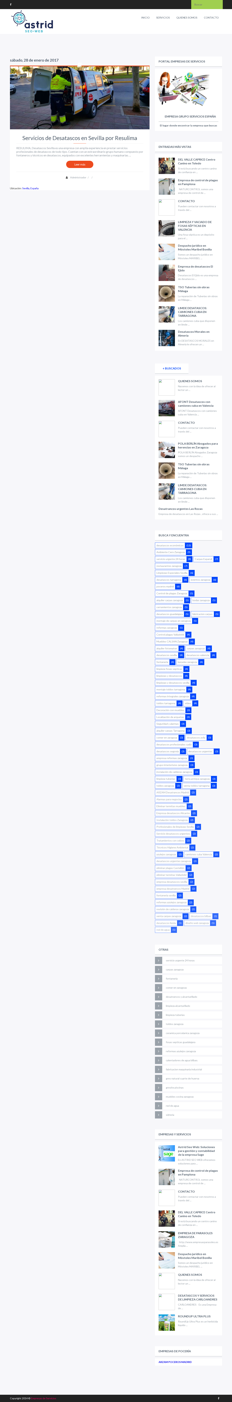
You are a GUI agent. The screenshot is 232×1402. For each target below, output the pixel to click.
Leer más (79, 164)
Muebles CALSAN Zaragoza (172, 641)
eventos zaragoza (200, 579)
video (188, 703)
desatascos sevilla (166, 655)
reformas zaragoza (166, 627)
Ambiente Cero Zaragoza (170, 552)
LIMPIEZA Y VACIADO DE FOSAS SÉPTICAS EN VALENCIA (195, 225)
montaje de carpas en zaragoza (173, 620)
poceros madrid (165, 586)
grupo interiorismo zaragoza (172, 764)
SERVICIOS (163, 17)
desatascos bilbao (201, 916)
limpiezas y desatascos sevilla (172, 682)
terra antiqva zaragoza (197, 778)
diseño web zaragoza (197, 922)
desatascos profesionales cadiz (174, 744)
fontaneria (162, 661)
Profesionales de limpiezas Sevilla (175, 826)
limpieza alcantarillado (178, 1005)
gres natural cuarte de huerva (182, 1078)
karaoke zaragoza (187, 661)
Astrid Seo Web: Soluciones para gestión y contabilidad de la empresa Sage (196, 1150)
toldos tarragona (165, 703)
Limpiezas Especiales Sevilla (171, 572)
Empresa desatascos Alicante (173, 813)
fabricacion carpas (202, 614)
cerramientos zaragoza (169, 607)
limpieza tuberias (165, 778)
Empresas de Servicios (43, 1398)
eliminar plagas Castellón (170, 867)
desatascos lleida (166, 922)
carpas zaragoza (196, 648)
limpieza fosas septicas (169, 668)
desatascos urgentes (200, 751)
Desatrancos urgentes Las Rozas (181, 508)
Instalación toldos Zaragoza (172, 820)
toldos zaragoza (165, 785)
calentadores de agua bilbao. (182, 1060)
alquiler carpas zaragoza (169, 600)
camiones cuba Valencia (198, 854)
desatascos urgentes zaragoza (173, 861)
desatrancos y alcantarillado (181, 996)
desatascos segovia (167, 751)
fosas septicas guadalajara (180, 1042)
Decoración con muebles (170, 710)
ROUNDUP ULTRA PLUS (194, 1316)
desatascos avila (196, 737)
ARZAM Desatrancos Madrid (172, 792)
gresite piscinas (175, 1087)
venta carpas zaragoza (168, 916)
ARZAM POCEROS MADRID (175, 1361)
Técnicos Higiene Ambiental (172, 847)
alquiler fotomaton (166, 648)
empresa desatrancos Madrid (172, 888)
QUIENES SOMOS (186, 17)
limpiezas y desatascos (169, 675)
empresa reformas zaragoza (171, 758)
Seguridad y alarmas (167, 723)
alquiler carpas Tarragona (170, 730)
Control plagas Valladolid (170, 634)
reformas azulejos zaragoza (171, 902)
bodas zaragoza (201, 600)
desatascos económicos (170, 545)
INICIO (145, 17)
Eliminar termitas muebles (170, 806)
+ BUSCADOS (172, 368)
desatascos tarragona (168, 579)
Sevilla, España (30, 188)
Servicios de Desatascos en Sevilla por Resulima (79, 137)
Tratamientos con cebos (170, 840)
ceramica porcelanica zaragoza (183, 1033)
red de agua (163, 929)
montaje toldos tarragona (170, 689)
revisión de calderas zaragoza (172, 909)
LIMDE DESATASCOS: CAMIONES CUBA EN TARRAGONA (192, 311)
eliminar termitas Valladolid (171, 874)
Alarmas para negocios (169, 799)
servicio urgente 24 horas (170, 559)
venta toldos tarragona (197, 785)
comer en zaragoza (166, 737)
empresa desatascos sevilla (171, 881)
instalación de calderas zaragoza (174, 771)
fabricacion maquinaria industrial (184, 1069)
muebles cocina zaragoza (180, 1096)
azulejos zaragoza (166, 854)
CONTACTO (211, 17)
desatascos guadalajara (169, 614)
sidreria (170, 1114)
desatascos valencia (198, 655)
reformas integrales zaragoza (172, 696)
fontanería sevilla (166, 895)
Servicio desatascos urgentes (173, 833)
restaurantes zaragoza (169, 565)
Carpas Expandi (203, 559)
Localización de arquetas (170, 717)
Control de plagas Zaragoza (171, 593)
